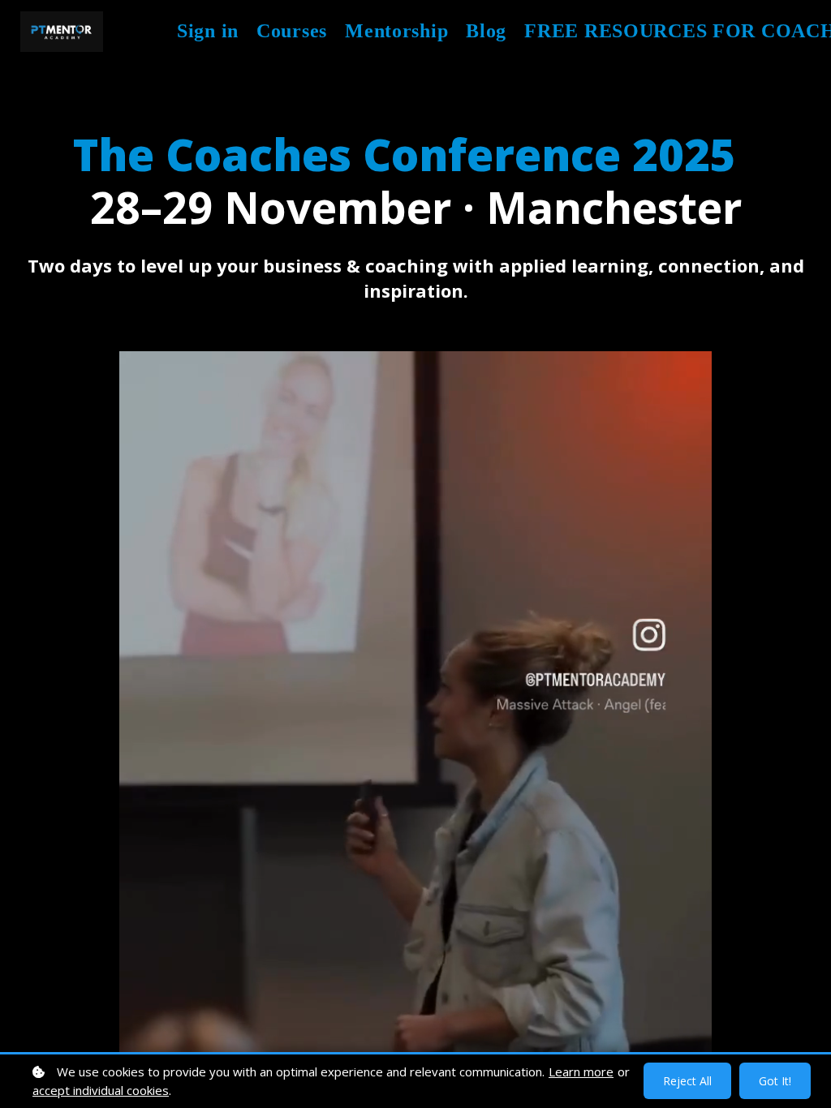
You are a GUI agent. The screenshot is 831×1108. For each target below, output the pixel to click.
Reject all (687, 1081)
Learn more (581, 1071)
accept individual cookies (100, 1090)
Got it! (775, 1081)
